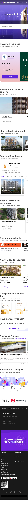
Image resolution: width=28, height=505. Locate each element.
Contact (10, 76)
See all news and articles (21, 338)
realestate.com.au (18, 456)
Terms (2, 461)
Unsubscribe (4, 469)
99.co (15, 459)
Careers (3, 456)
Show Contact (11, 253)
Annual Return (4, 463)
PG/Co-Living (13, 22)
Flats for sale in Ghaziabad (9, 418)
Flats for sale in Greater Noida (10, 416)
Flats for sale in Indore (8, 422)
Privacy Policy (4, 465)
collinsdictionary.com (19, 461)
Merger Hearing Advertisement (4, 472)
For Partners (4, 459)
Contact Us (3, 467)
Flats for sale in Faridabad (9, 423)
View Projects (11, 58)
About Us (3, 458)
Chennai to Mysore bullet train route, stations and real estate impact (11, 355)
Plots (22, 22)
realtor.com (16, 458)
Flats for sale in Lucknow (9, 420)
